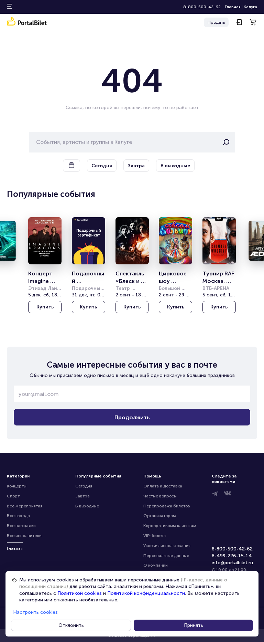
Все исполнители (24, 535)
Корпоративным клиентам (169, 525)
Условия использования (166, 545)
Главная (233, 6)
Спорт (13, 496)
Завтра (82, 496)
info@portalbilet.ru (232, 563)
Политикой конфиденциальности (146, 593)
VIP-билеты (154, 535)
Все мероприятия (24, 506)
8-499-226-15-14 (232, 556)
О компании (155, 565)
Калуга (250, 6)
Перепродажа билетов (166, 506)
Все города (18, 515)
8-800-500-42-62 (202, 6)
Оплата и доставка (162, 486)
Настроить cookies (35, 612)
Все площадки (21, 525)
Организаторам (159, 515)
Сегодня (83, 486)
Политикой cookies (79, 593)
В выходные (87, 506)
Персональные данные (166, 555)
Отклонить (71, 625)
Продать (216, 22)
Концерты (16, 486)
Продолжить (132, 417)
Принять (193, 625)
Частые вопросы (160, 496)
